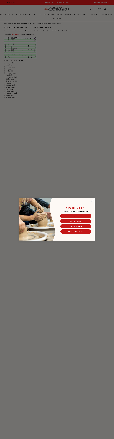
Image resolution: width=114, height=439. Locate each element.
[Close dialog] (92, 200)
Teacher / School (75, 221)
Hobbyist (76, 216)
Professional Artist (76, 226)
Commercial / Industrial (75, 231)
